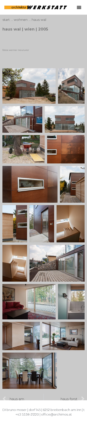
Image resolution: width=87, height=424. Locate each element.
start (6, 20)
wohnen (21, 20)
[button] (79, 7)
